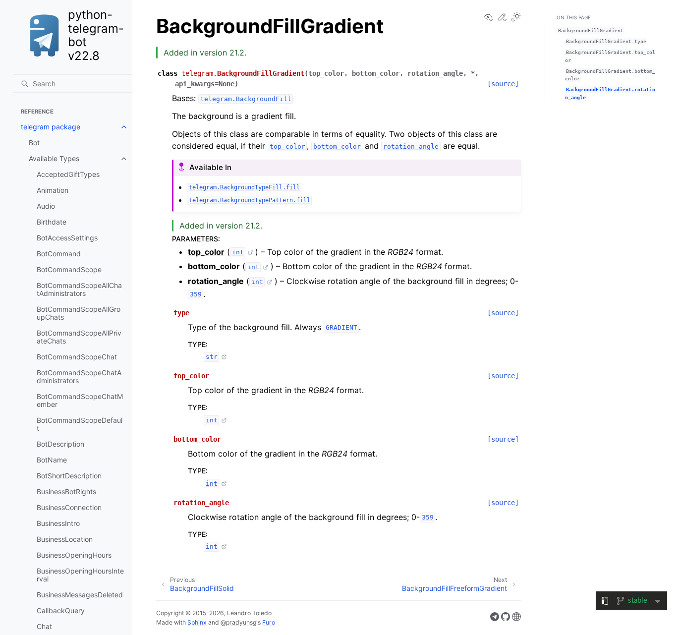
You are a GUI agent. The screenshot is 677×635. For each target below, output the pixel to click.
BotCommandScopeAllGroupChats (78, 313)
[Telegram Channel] (494, 618)
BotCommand (59, 253)
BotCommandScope (69, 269)
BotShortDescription (69, 475)
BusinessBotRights (66, 491)
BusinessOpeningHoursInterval (80, 575)
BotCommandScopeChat (77, 356)
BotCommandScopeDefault (79, 424)
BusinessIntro (58, 523)
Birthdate (51, 222)
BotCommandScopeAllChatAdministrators (79, 289)
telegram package (50, 126)
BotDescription (60, 444)
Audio (46, 206)
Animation (52, 190)
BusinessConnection (69, 507)
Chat (44, 626)
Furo (268, 622)
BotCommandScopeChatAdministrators (79, 376)
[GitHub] (505, 618)
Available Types (54, 158)
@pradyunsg (238, 622)
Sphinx (197, 622)
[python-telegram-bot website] (516, 618)
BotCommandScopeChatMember (80, 400)
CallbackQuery (61, 610)
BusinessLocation (65, 539)
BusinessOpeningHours (74, 555)
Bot (34, 142)
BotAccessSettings (67, 237)
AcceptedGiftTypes (68, 174)
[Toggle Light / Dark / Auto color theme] (516, 17)
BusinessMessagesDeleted (80, 594)
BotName (52, 460)
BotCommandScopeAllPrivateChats (79, 337)
